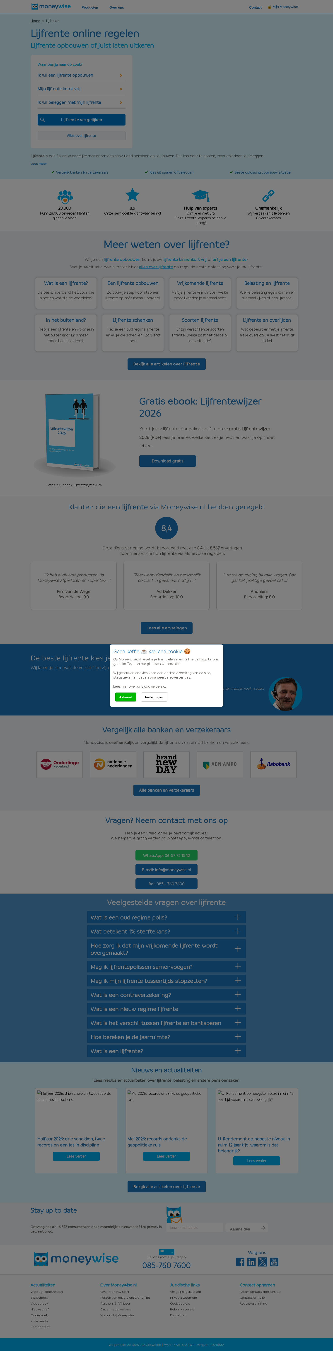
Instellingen (154, 697)
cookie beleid (154, 686)
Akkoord (125, 697)
